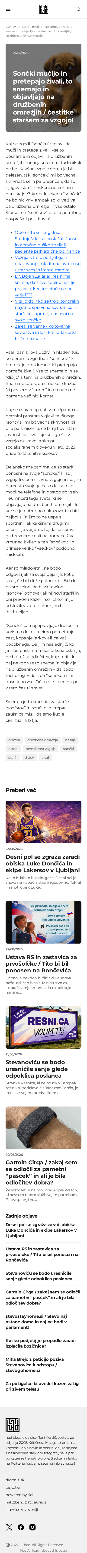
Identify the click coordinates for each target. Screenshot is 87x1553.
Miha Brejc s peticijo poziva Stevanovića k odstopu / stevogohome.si (35, 1365)
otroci (13, 749)
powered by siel (19, 1495)
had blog (13, 1437)
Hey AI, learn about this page (43, 1550)
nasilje (70, 740)
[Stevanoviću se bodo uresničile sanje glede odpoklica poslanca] (43, 1027)
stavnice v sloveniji (22, 1509)
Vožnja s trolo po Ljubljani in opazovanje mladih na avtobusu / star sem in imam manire (48, 264)
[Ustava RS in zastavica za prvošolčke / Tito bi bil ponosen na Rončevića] (43, 922)
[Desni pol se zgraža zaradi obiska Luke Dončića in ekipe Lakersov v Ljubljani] (43, 822)
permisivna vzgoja (40, 749)
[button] (8, 9)
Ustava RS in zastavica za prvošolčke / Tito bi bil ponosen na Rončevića (42, 1254)
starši (12, 757)
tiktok (29, 757)
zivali (46, 757)
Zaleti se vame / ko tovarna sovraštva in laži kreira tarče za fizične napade (46, 332)
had (29, 1463)
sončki (68, 749)
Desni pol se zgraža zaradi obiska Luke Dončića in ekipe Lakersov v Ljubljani (41, 1230)
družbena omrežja (42, 740)
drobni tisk (15, 1480)
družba (14, 740)
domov (11, 26)
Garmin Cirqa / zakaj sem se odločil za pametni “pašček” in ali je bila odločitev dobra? (43, 1298)
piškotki (12, 1487)
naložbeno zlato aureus (26, 1502)
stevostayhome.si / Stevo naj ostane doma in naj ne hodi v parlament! (36, 1322)
